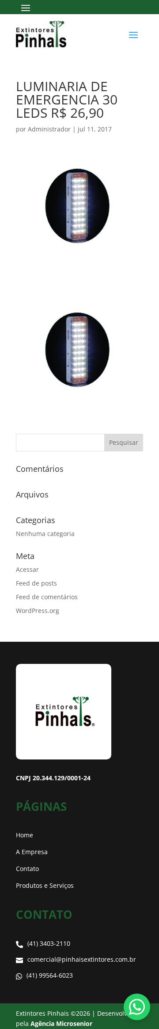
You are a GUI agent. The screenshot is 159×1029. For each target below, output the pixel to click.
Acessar (27, 569)
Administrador (49, 129)
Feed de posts (36, 583)
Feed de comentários (47, 597)
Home (24, 835)
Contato (27, 868)
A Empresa (32, 852)
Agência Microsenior (61, 1023)
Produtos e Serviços (45, 885)
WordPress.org (37, 610)
